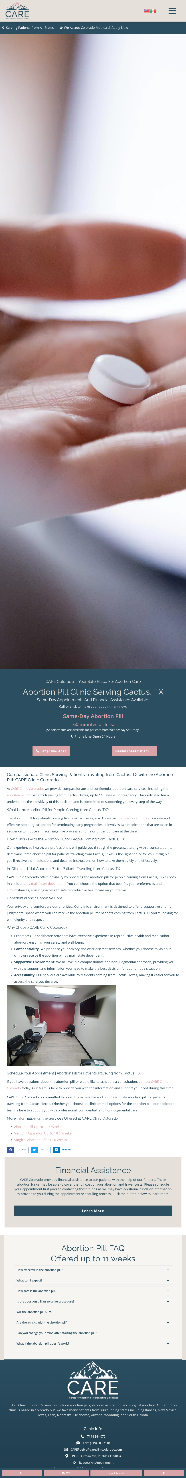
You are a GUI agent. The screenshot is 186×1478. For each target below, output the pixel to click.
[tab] (93, 1270)
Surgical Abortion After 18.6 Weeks (40, 1140)
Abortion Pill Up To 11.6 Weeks (37, 1126)
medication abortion (133, 818)
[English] (147, 10)
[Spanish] (153, 10)
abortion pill (16, 795)
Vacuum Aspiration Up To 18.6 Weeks (42, 1133)
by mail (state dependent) (46, 883)
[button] (18, 1150)
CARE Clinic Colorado (27, 788)
